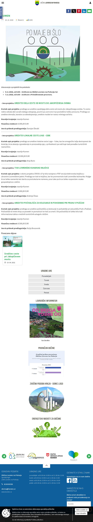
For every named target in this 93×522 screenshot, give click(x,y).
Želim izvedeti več (82, 510)
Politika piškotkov (37, 520)
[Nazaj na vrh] (46, 466)
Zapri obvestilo (81, 513)
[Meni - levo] (2, 2)
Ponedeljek (46, 276)
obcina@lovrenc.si (8, 489)
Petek (46, 292)
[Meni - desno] (90, 2)
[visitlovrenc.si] (16, 455)
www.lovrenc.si (6, 492)
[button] (4, 456)
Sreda (46, 284)
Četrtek (46, 288)
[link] (68, 11)
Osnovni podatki (9, 471)
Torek (46, 280)
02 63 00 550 (8, 484)
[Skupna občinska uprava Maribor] (54, 455)
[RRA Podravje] (35, 455)
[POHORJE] (73, 455)
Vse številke (45, 340)
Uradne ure (35, 471)
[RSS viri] (75, 480)
